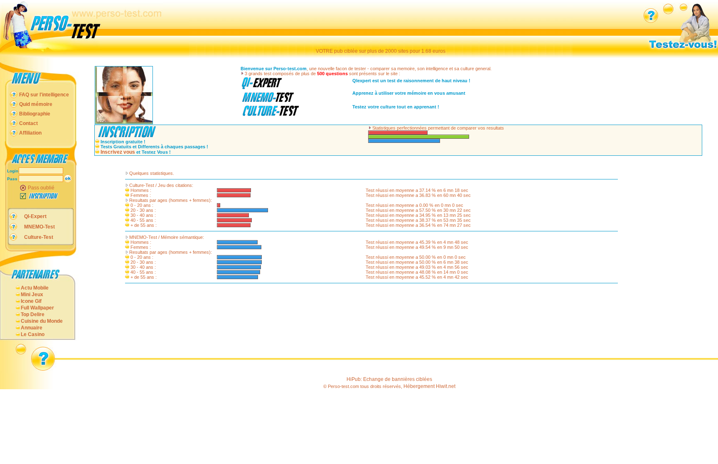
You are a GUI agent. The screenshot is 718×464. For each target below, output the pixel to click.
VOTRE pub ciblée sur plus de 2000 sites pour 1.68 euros (380, 51)
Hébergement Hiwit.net (429, 386)
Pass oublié (41, 188)
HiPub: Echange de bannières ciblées (389, 379)
